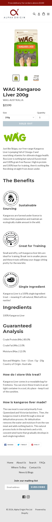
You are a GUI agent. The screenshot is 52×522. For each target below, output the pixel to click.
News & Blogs (26, 472)
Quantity (41, 112)
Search (32, 462)
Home (10, 462)
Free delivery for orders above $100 (26, 3)
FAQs (42, 462)
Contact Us (35, 467)
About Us (21, 462)
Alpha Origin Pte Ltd (23, 509)
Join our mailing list (26, 480)
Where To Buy (18, 467)
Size (5, 112)
